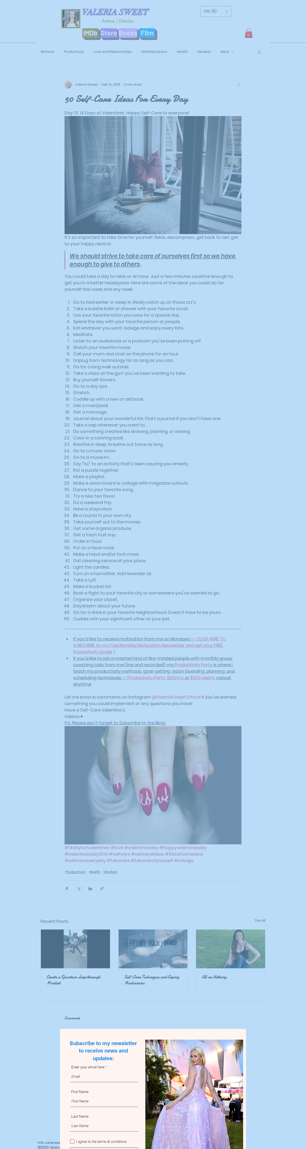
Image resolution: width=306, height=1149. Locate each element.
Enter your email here (87, 1067)
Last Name (79, 1116)
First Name (79, 1091)
